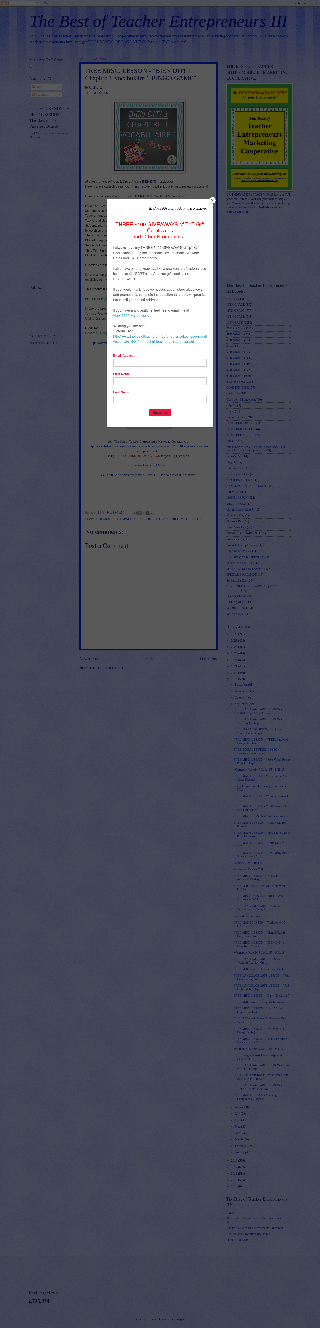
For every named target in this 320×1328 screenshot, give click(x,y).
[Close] (212, 200)
